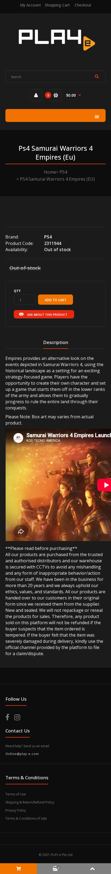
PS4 (63, 172)
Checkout (83, 5)
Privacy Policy (15, 810)
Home (50, 172)
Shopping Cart (57, 5)
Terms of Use (15, 794)
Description (55, 342)
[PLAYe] (56, 55)
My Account (30, 5)
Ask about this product (47, 315)
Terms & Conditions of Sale (26, 818)
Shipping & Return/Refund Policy (29, 802)
